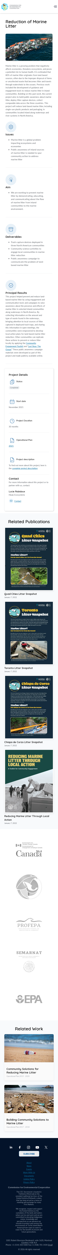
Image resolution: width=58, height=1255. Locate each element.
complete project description (24, 468)
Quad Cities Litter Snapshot (20, 594)
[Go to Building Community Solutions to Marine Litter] (29, 1108)
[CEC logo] (11, 7)
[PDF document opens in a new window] (29, 590)
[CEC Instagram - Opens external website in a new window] (28, 1148)
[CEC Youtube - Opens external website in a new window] (37, 1148)
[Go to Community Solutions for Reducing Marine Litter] (29, 1057)
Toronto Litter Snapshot (18, 668)
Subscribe (29, 1153)
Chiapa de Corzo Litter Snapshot (23, 742)
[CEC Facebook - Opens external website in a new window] (20, 1148)
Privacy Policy (29, 1182)
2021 (11, 446)
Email (50, 1245)
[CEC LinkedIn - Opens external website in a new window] (11, 1148)
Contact (17, 501)
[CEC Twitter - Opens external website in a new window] (46, 1148)
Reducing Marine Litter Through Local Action (26, 818)
